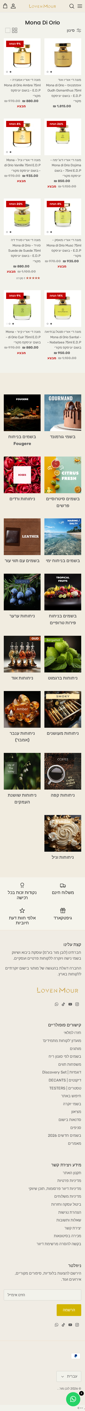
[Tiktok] (63, 1004)
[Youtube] (70, 1004)
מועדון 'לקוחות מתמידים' (62, 1040)
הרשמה (69, 1310)
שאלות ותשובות (68, 1220)
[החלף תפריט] (80, 6)
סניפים (75, 1127)
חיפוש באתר (71, 1096)
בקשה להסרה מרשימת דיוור (59, 1244)
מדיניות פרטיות (69, 1180)
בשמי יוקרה (72, 1104)
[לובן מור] (42, 6)
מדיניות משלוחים (67, 1196)
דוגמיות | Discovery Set (61, 1072)
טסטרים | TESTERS (65, 1088)
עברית (72, 1376)
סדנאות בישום (70, 1119)
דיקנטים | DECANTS (65, 1080)
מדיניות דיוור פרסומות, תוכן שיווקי (55, 1188)
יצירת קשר (72, 1228)
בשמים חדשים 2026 (64, 1135)
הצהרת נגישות (69, 1212)
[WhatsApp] (56, 1004)
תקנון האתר (72, 1173)
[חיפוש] (69, 6)
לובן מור (65, 1388)
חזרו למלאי (72, 1032)
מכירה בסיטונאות (67, 1236)
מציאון (76, 1111)
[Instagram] (77, 1004)
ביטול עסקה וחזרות (66, 1204)
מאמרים (74, 1143)
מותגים (75, 1048)
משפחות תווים (69, 1064)
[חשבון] (15, 6)
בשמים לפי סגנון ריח (65, 1056)
